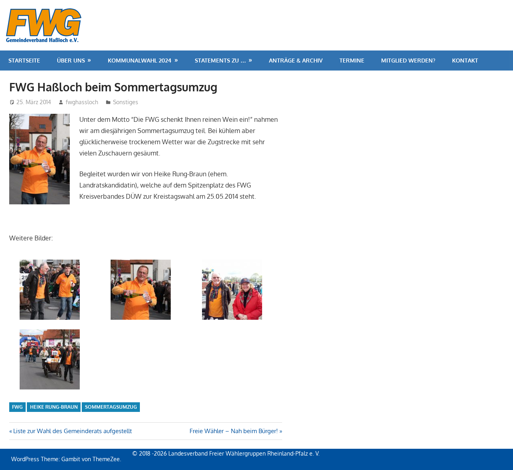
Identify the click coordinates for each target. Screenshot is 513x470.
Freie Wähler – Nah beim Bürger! (234, 431)
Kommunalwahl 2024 (140, 60)
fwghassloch (82, 102)
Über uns (71, 60)
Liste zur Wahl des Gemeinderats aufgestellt (72, 431)
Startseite (24, 60)
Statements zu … (220, 60)
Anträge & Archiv (296, 60)
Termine (351, 60)
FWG (17, 407)
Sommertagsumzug (111, 407)
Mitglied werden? (408, 60)
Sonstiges (125, 102)
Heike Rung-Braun (54, 407)
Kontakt (465, 60)
